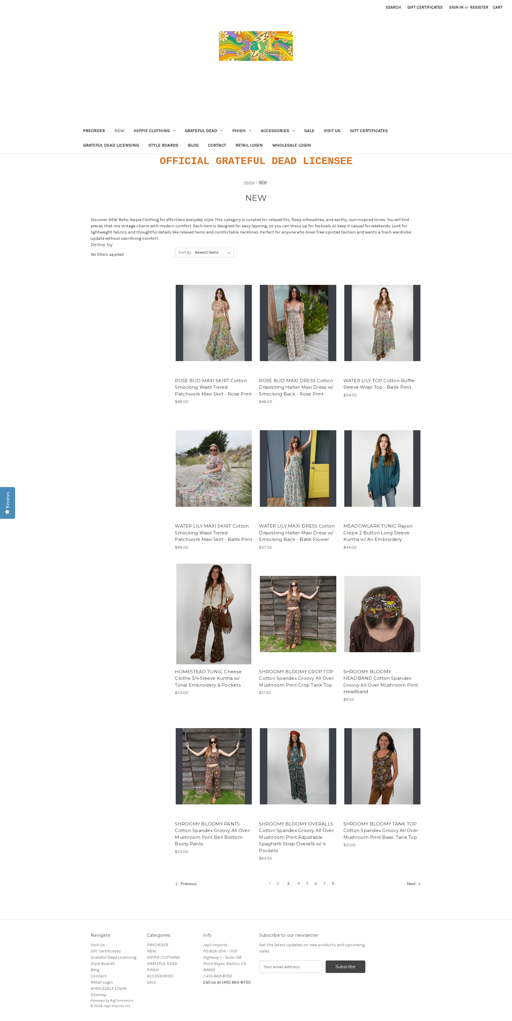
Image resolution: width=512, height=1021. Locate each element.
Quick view (209, 317)
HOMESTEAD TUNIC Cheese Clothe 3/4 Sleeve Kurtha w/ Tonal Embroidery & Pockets (208, 678)
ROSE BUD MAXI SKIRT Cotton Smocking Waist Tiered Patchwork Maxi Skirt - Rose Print (213, 387)
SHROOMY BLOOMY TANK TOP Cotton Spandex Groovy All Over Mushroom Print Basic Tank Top (380, 830)
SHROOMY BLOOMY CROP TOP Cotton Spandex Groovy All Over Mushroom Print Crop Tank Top (296, 678)
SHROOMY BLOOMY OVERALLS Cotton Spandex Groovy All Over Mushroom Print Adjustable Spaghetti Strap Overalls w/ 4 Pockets (296, 837)
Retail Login (249, 145)
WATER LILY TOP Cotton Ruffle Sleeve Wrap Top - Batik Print (379, 384)
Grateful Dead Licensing (111, 145)
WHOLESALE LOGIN (291, 145)
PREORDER (94, 130)
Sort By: (185, 252)
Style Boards (163, 145)
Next (412, 884)
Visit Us (332, 130)
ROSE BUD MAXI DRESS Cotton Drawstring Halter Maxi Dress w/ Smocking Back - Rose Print (296, 387)
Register (479, 7)
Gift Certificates (425, 7)
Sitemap (99, 994)
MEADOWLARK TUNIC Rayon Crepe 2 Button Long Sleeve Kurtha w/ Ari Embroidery (378, 532)
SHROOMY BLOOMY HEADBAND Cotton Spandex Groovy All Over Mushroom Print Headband (380, 682)
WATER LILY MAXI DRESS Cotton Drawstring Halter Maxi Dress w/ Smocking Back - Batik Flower (297, 532)
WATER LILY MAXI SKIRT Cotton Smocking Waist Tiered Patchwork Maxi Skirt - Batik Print (213, 532)
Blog (193, 145)
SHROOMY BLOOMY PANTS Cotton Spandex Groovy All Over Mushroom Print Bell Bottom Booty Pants (212, 834)
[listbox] (213, 252)
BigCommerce (121, 1000)
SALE (309, 130)
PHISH (239, 130)
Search (393, 7)
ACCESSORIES (275, 130)
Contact (217, 145)
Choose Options (214, 328)
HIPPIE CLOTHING (152, 130)
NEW (119, 130)
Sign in (456, 7)
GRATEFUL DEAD (201, 130)
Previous (188, 884)
